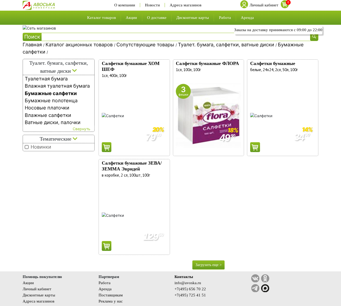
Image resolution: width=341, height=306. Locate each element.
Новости (152, 5)
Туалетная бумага (46, 78)
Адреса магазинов (185, 5)
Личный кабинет (37, 289)
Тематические (56, 139)
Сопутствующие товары (146, 44)
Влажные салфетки (48, 115)
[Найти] (314, 37)
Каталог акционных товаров (80, 44)
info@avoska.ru (187, 282)
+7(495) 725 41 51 (190, 295)
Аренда (247, 17)
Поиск (32, 37)
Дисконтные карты (192, 17)
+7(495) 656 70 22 (190, 289)
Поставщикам (111, 295)
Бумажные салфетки (51, 93)
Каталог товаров (101, 17)
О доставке (157, 17)
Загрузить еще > (209, 265)
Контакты (183, 276)
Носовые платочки (47, 108)
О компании (124, 5)
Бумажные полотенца (51, 100)
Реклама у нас (111, 301)
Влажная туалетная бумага (57, 86)
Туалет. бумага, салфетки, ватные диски (226, 44)
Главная (33, 44)
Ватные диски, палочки (52, 122)
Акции (131, 17)
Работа (225, 17)
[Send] (107, 147)
